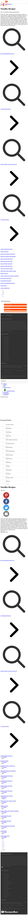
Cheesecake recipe (6, 348)
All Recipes (5, 394)
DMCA (5, 372)
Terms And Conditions (20, 370)
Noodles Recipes (9, 315)
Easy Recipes (6, 393)
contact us (20, 367)
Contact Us (9, 372)
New (4, 386)
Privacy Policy (6, 370)
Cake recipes (5, 353)
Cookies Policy (12, 370)
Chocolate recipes (6, 338)
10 (3, 849)
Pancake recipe (5, 343)
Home (2, 315)
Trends (4, 385)
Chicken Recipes (7, 387)
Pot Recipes (5, 392)
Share (6, 5)
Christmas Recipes (11, 390)
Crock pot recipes (6, 358)
